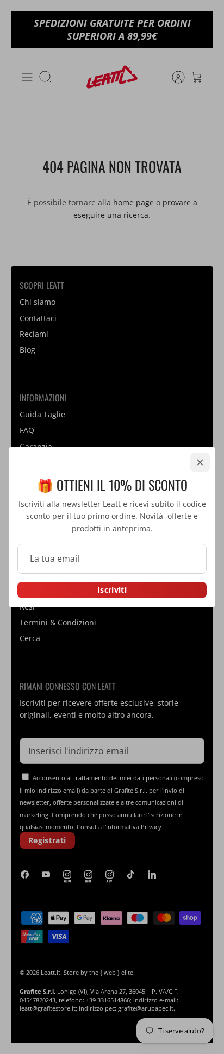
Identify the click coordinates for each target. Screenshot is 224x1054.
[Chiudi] (200, 462)
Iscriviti (112, 590)
